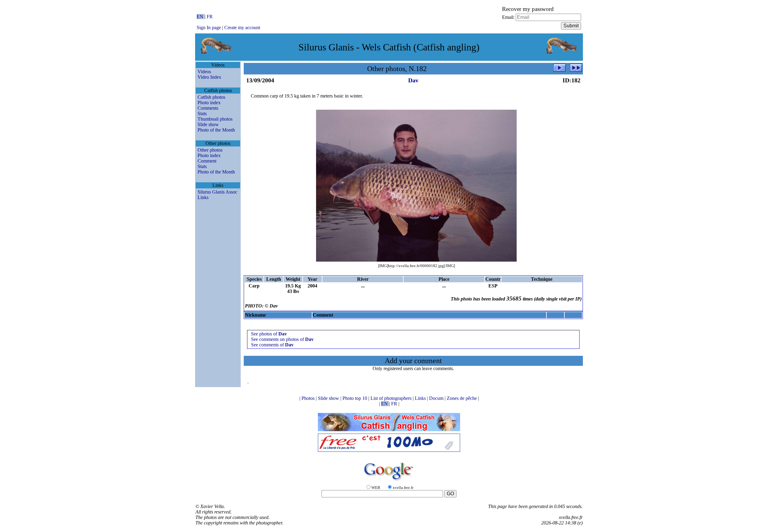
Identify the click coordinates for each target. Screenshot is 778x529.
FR (210, 16)
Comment (207, 160)
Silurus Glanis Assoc (217, 191)
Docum (437, 398)
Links (203, 197)
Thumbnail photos (215, 119)
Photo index (209, 102)
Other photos (210, 150)
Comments (208, 108)
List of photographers (391, 398)
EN (201, 16)
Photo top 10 (355, 398)
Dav (413, 80)
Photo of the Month (216, 129)
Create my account (242, 27)
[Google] (389, 481)
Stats (202, 113)
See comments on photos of (282, 339)
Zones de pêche (462, 398)
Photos (308, 398)
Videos (204, 71)
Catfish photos (211, 97)
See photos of (269, 333)
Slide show (208, 124)
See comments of (272, 344)
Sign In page (209, 27)
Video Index (209, 77)
